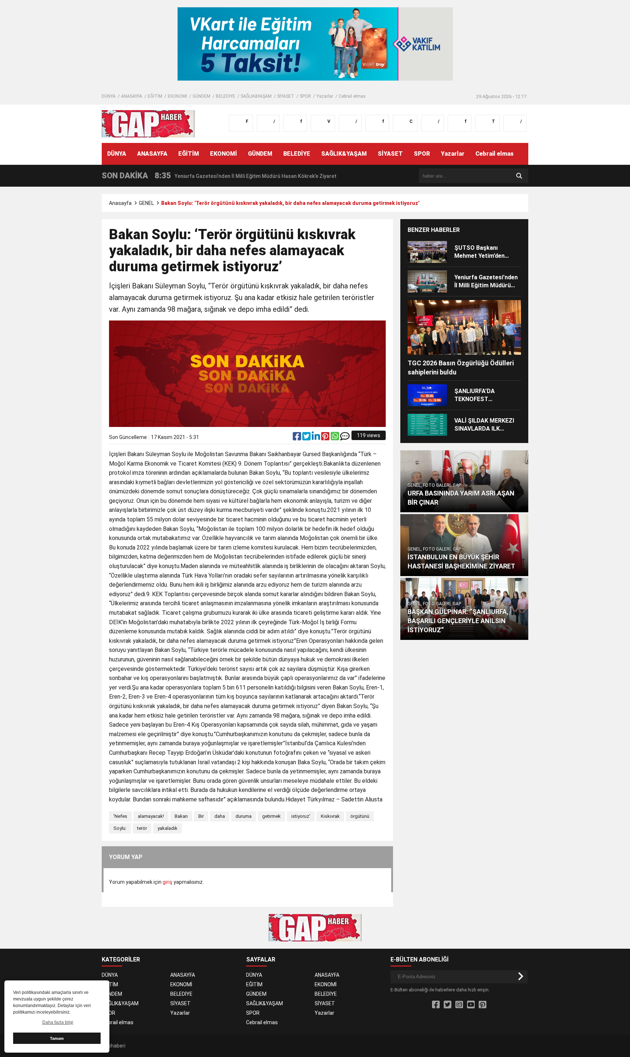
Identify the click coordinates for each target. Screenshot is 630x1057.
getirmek (271, 816)
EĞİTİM (155, 96)
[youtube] (471, 1005)
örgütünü (359, 816)
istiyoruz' (300, 816)
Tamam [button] (57, 1038)
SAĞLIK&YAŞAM (256, 96)
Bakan (181, 816)
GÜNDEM (201, 96)
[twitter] (307, 438)
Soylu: (120, 828)
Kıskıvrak (330, 816)
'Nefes (120, 816)
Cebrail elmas (352, 96)
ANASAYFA (131, 96)
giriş (167, 882)
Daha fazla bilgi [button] (57, 1022)
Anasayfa (120, 203)
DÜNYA (109, 96)
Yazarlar (324, 96)
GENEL (146, 203)
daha (219, 816)
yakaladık (168, 828)
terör (142, 828)
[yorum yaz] (345, 438)
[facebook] (297, 438)
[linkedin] (316, 438)
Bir (201, 816)
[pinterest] (326, 438)
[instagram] (459, 1005)
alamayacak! (151, 816)
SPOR (305, 96)
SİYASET (285, 96)
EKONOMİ (177, 96)
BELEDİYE (225, 96)
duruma (244, 816)
